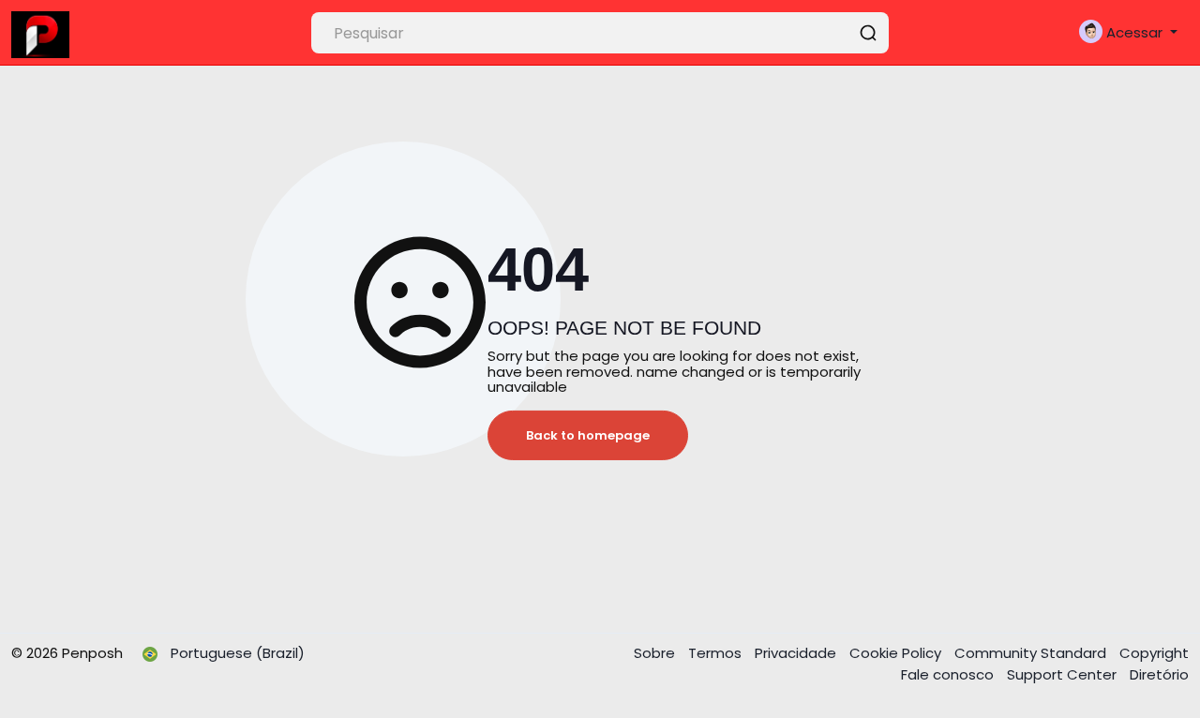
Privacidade (797, 653)
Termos (716, 653)
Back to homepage (588, 435)
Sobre (656, 653)
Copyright (1154, 653)
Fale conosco (949, 674)
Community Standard (1032, 653)
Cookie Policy (897, 653)
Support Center (1063, 674)
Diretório (1159, 674)
